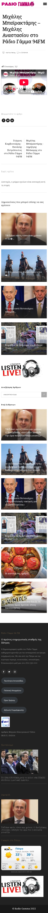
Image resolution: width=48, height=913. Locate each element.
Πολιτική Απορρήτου (12, 690)
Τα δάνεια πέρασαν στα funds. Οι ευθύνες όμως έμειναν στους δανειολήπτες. (23, 605)
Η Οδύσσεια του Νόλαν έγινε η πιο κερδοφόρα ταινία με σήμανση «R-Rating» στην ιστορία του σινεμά (23, 467)
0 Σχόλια (24, 52)
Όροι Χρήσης (9, 700)
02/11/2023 (10, 52)
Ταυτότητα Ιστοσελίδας (13, 681)
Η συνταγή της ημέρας (17, 573)
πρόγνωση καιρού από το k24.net (21, 872)
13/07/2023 (8, 786)
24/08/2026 (9, 838)
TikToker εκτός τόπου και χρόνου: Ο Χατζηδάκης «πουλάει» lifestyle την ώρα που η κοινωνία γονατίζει (23, 432)
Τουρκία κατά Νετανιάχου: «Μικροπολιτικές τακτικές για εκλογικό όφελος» (21, 501)
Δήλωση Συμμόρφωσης (14, 710)
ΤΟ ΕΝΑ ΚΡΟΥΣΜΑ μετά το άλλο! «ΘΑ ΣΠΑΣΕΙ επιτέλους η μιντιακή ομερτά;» (23, 779)
